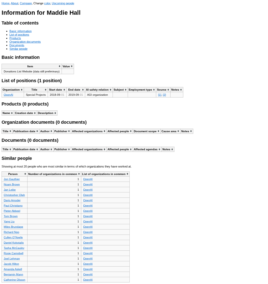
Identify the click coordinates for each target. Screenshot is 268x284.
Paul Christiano (13, 205)
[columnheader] (32, 66)
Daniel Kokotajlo (14, 242)
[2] (164, 94)
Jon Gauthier (12, 179)
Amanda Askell (13, 269)
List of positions (19, 34)
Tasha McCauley (14, 247)
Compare (26, 3)
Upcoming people (63, 3)
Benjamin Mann (13, 274)
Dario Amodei (12, 200)
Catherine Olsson (14, 279)
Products (15, 38)
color (47, 3)
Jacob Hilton (11, 263)
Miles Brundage (13, 226)
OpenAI (8, 94)
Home (5, 3)
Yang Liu (9, 221)
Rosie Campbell (13, 253)
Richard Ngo (11, 232)
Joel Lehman (12, 258)
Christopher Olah (14, 195)
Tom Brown (11, 216)
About (14, 3)
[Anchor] (41, 22)
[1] (159, 94)
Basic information (20, 31)
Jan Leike (10, 189)
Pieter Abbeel (12, 210)
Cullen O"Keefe (13, 237)
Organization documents (25, 41)
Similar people (18, 48)
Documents (16, 45)
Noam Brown (12, 184)
